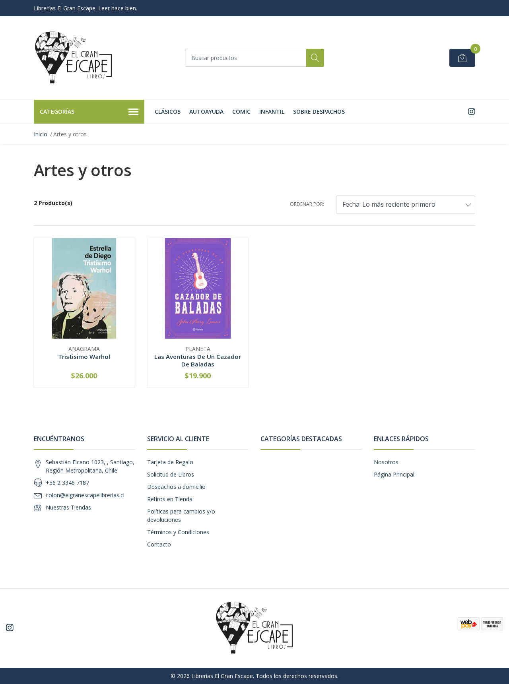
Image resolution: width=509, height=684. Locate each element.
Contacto (159, 544)
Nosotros (386, 462)
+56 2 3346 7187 (67, 482)
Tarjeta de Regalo (170, 462)
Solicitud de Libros (170, 474)
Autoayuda (206, 111)
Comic (241, 111)
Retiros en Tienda (169, 499)
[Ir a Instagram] (471, 111)
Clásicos (168, 111)
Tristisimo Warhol (84, 356)
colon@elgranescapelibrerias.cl (85, 495)
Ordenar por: (307, 204)
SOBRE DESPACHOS (319, 111)
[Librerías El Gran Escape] (73, 57)
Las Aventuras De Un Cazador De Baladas (197, 360)
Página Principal (394, 474)
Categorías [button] (57, 111)
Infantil (271, 111)
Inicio (40, 134)
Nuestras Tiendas (68, 507)
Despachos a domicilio (176, 486)
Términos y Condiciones (178, 532)
